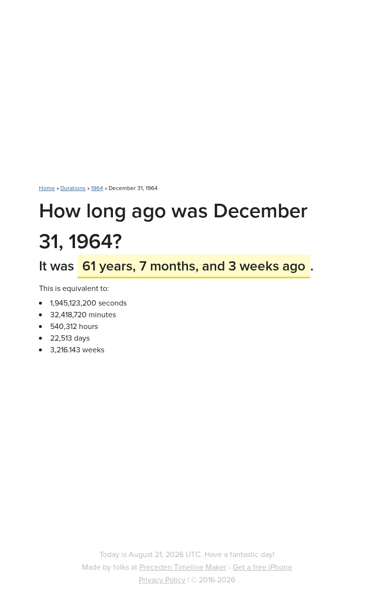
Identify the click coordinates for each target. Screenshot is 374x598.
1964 (97, 188)
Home (47, 188)
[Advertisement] (187, 97)
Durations (73, 188)
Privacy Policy (162, 579)
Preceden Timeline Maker (182, 566)
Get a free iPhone (262, 566)
